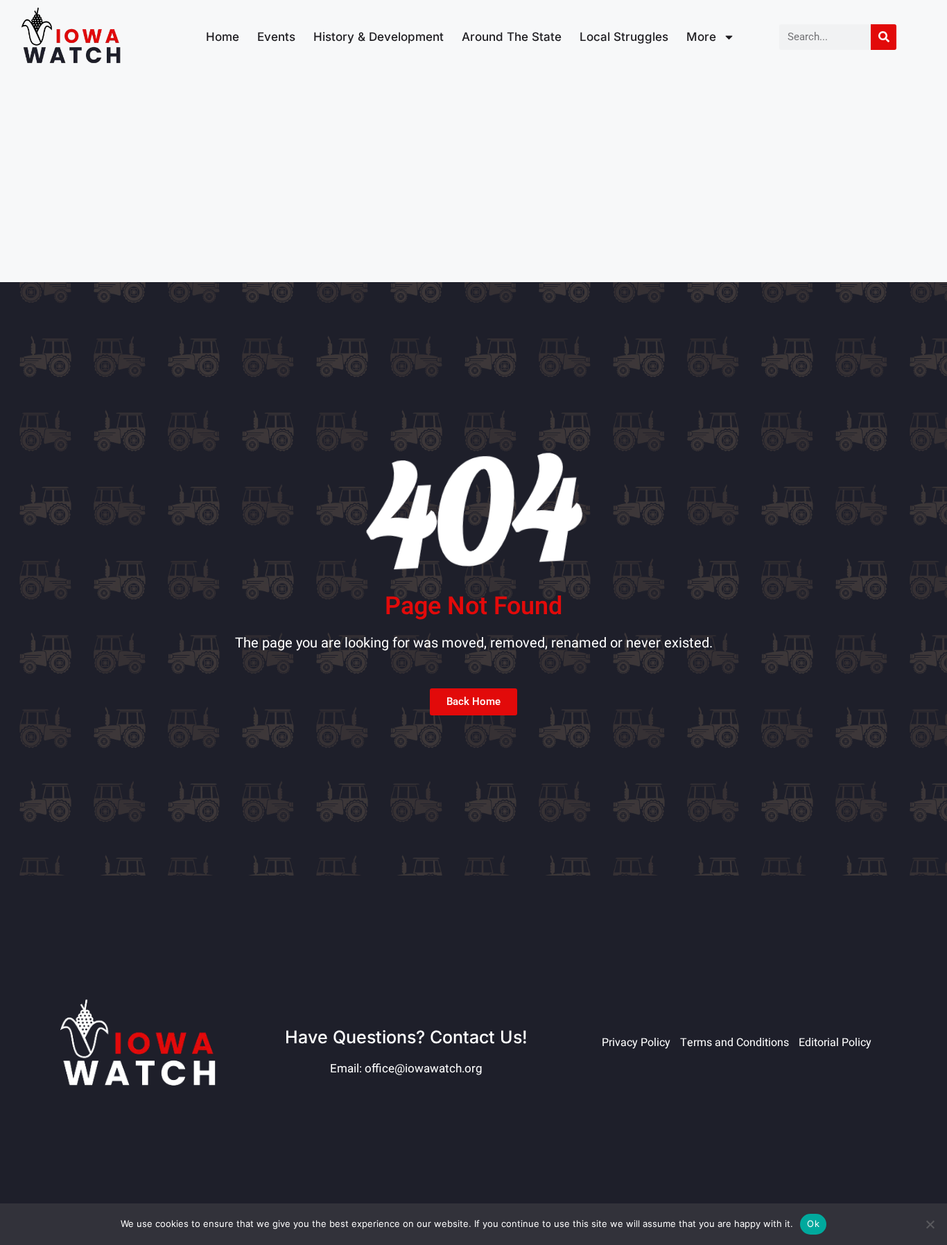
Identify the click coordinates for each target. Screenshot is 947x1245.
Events (276, 37)
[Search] (883, 37)
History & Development (378, 37)
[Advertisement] (473, 178)
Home (222, 37)
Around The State (512, 37)
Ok (813, 1223)
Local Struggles (624, 37)
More (701, 37)
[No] (930, 1224)
